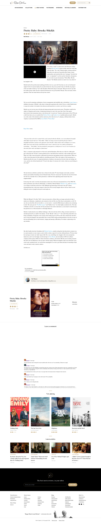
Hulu (25, 506)
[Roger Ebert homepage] (18, 2)
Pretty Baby (51, 118)
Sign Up (12, 504)
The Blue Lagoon (41, 205)
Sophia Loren (56, 115)
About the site (82, 497)
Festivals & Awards (70, 7)
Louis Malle (44, 118)
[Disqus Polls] (50, 344)
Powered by (27, 271)
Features (67, 501)
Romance (40, 500)
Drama (25, 503)
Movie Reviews (19, 7)
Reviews (25, 27)
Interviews (59, 7)
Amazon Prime (27, 498)
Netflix (39, 498)
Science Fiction (41, 501)
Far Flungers (54, 503)
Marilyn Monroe (47, 115)
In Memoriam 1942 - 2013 (46, 514)
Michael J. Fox (64, 183)
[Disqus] (50, 373)
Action (25, 497)
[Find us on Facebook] (79, 504)
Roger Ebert (26, 128)
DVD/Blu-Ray (68, 497)
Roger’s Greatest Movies (15, 497)
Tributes (53, 506)
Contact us (81, 498)
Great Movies (40, 7)
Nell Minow (26, 36)
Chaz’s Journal (54, 498)
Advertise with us (82, 500)
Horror (25, 505)
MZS (52, 501)
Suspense (40, 503)
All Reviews (12, 498)
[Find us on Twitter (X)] (83, 504)
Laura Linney (73, 102)
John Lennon (73, 183)
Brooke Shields (55, 68)
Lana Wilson (74, 304)
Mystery (39, 497)
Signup (73, 2)
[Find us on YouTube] (81, 504)
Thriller (39, 505)
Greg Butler (53, 305)
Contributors (82, 7)
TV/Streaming (50, 7)
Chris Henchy (52, 236)
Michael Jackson (48, 231)
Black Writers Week (69, 500)
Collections (28, 7)
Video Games (68, 498)
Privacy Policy (61, 520)
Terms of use (54, 520)
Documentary (36, 33)
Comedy (26, 500)
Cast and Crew (13, 500)
